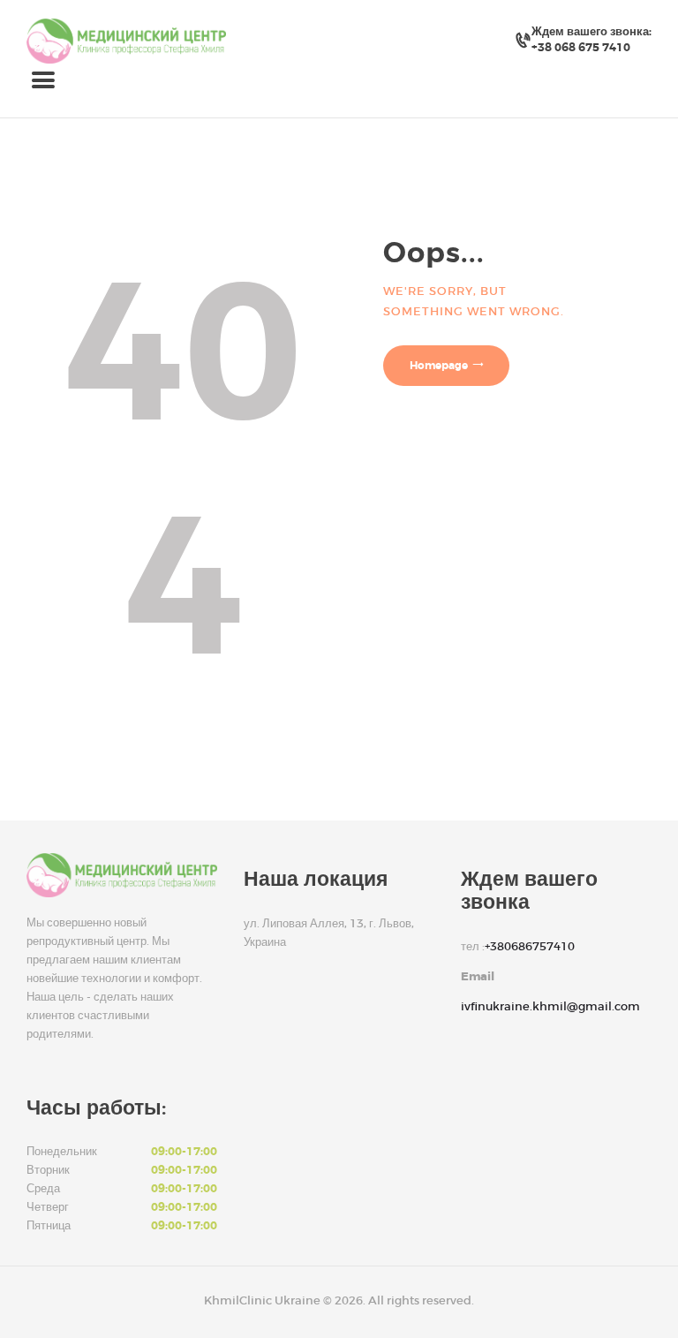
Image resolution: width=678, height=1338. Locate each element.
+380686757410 (530, 946)
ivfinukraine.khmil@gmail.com (550, 1006)
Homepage (439, 366)
